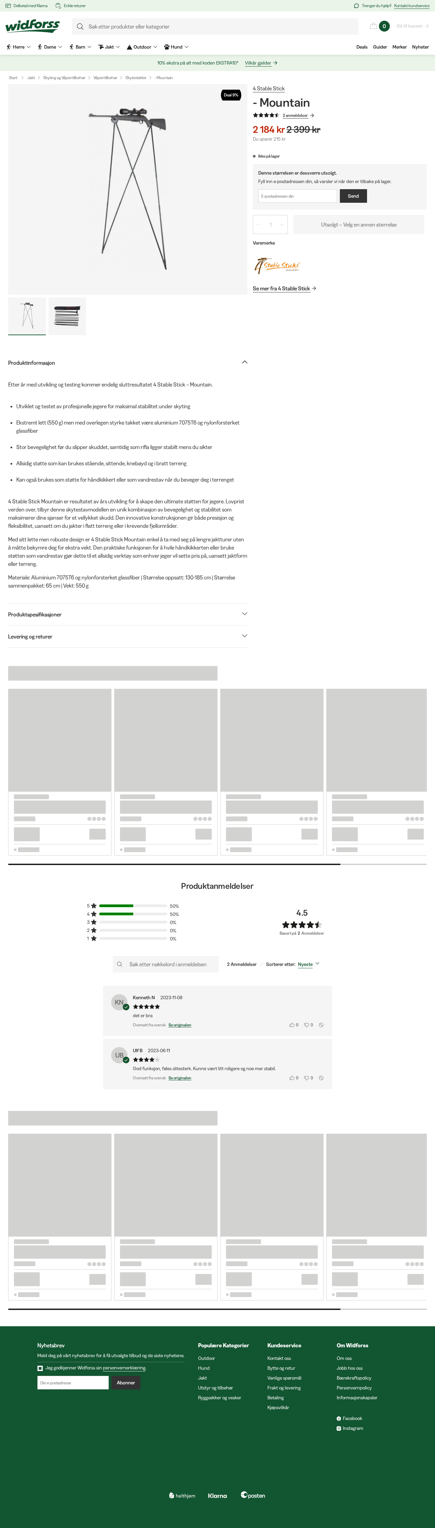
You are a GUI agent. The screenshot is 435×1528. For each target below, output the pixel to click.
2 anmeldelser (295, 115)
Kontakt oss (279, 1358)
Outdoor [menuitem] (142, 47)
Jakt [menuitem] (109, 47)
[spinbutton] (270, 224)
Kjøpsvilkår (278, 1407)
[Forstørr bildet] (127, 189)
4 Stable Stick (269, 88)
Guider (380, 47)
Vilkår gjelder (258, 63)
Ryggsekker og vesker (219, 1398)
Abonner (126, 1383)
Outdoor (206, 1358)
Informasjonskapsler (357, 1398)
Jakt (31, 77)
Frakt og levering (284, 1388)
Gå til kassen (410, 26)
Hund (204, 1368)
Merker (400, 47)
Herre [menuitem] (18, 47)
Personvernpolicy (354, 1388)
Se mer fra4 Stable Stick (281, 288)
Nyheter (420, 47)
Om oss (344, 1358)
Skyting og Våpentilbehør (64, 77)
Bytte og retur (281, 1368)
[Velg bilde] (27, 316)
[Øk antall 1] (282, 224)
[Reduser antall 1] (258, 224)
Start (13, 77)
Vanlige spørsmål (284, 1378)
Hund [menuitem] (176, 47)
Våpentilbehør (105, 77)
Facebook (352, 1418)
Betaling (275, 1398)
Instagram (353, 1428)
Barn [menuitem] (80, 47)
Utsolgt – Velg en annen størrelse (359, 224)
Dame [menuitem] (50, 47)
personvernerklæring (124, 1368)
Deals (362, 47)
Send (353, 196)
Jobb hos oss (350, 1368)
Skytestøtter (135, 77)
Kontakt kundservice (412, 5)
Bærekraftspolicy (354, 1378)
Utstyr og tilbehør (215, 1388)
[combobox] (310, 964)
